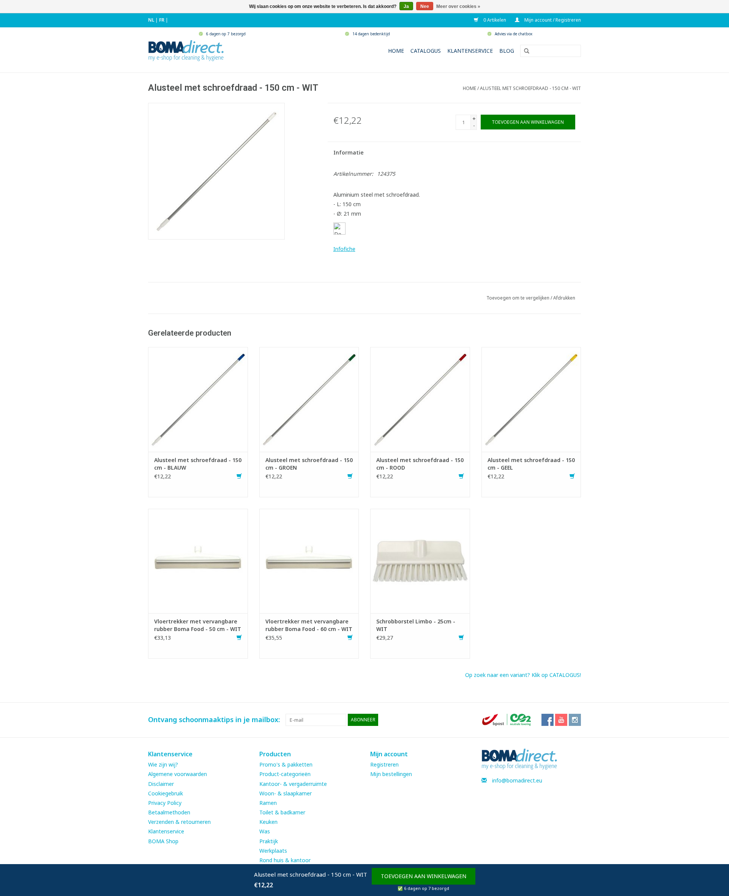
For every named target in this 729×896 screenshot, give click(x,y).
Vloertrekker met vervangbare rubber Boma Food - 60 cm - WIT (308, 625)
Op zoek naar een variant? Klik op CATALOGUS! (523, 674)
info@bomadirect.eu (517, 780)
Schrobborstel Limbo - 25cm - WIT (415, 625)
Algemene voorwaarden (177, 774)
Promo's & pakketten (285, 764)
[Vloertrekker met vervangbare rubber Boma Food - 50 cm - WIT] (198, 560)
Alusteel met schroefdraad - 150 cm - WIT (530, 88)
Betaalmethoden (169, 812)
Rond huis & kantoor (285, 860)
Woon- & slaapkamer (285, 793)
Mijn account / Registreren (552, 20)
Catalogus (425, 50)
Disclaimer (161, 783)
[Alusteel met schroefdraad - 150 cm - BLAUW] (198, 398)
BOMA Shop (163, 841)
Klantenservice (470, 50)
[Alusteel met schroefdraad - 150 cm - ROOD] (420, 398)
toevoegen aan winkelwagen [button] (423, 876)
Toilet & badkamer (282, 812)
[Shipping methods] (507, 719)
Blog (506, 50)
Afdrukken (564, 298)
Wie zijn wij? (163, 764)
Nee (424, 6)
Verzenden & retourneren (179, 821)
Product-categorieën (285, 774)
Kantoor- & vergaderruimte (293, 783)
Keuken (268, 821)
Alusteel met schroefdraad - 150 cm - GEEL (531, 463)
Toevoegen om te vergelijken (518, 298)
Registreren (384, 764)
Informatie (348, 152)
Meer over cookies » (458, 6)
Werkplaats (273, 850)
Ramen (268, 802)
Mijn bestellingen (391, 774)
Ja (406, 6)
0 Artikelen (494, 20)
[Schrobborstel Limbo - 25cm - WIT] (420, 560)
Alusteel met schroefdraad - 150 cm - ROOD (420, 463)
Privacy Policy (164, 802)
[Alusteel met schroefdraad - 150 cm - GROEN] (309, 398)
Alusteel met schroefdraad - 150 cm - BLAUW (197, 463)
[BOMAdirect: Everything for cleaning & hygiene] (186, 50)
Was (264, 831)
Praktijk (268, 841)
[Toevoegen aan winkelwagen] (239, 476)
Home (396, 50)
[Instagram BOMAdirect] (575, 720)
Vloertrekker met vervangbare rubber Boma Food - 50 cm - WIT (197, 625)
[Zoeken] (524, 51)
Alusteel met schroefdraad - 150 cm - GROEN (309, 463)
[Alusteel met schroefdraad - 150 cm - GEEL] (531, 398)
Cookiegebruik (165, 793)
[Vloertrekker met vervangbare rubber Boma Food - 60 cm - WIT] (309, 560)
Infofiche (344, 248)
